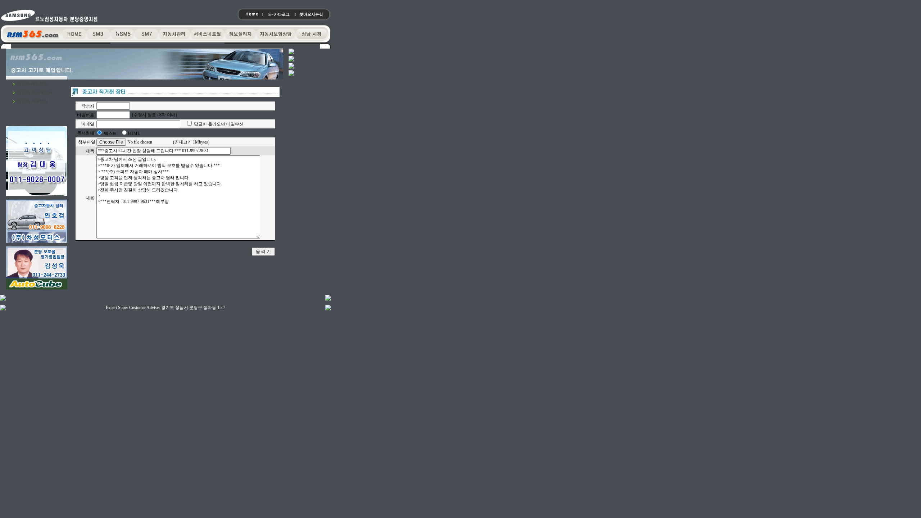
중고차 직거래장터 (35, 92)
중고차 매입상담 (32, 83)
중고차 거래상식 (32, 101)
